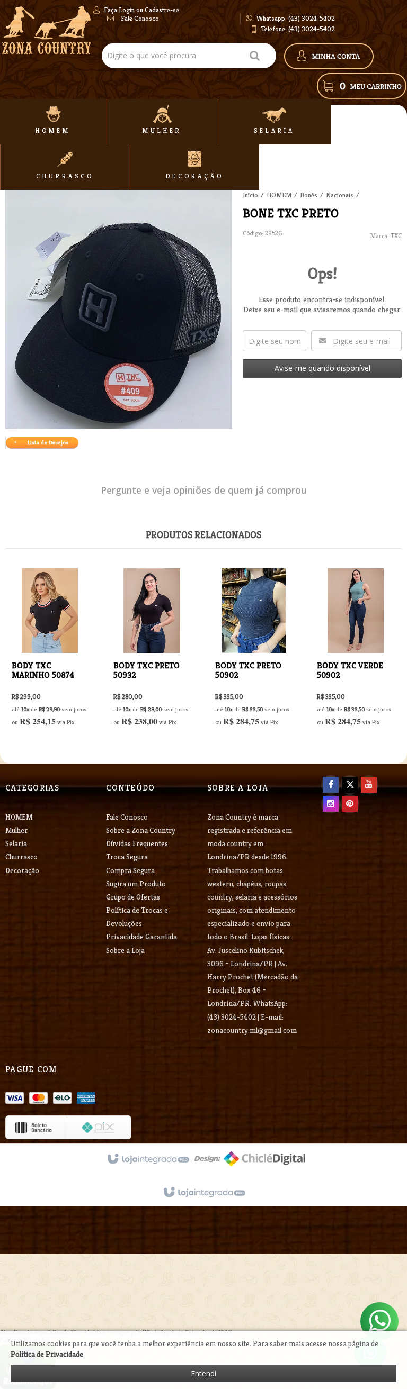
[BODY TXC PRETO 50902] (254, 652)
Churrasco (21, 856)
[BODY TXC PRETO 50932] (152, 652)
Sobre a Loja (125, 950)
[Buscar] (255, 54)
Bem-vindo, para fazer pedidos (136, 9)
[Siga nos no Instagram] (330, 803)
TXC (396, 236)
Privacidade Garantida (141, 936)
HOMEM (279, 194)
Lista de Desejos (48, 442)
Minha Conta (329, 56)
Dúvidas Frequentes (137, 843)
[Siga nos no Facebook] (330, 784)
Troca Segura (127, 856)
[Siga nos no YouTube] (368, 784)
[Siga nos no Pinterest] (349, 803)
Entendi (203, 1373)
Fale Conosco (139, 18)
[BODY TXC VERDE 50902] (355, 652)
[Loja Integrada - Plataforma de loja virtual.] (203, 1193)
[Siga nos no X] (349, 784)
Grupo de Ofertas (133, 897)
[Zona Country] (46, 29)
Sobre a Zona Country (140, 830)
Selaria (16, 843)
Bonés (308, 194)
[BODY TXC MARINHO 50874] (50, 652)
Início (250, 194)
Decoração (22, 870)
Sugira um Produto (136, 883)
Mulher (16, 830)
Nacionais (339, 194)
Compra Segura (130, 870)
